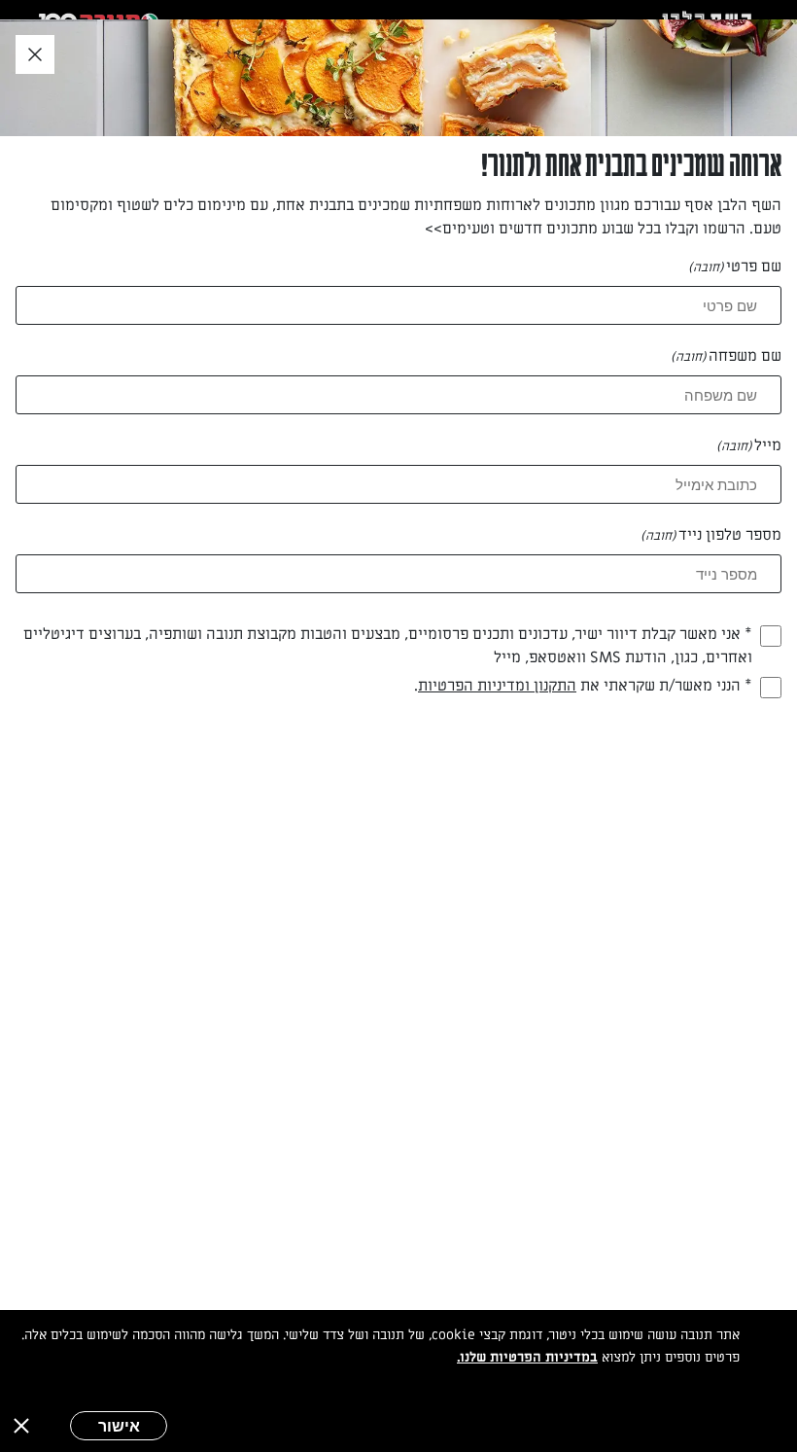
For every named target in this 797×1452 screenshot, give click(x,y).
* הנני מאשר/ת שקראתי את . (583, 685)
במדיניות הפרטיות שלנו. (527, 1357)
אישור (119, 1425)
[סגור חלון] (35, 55)
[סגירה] (21, 1425)
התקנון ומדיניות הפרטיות (497, 685)
